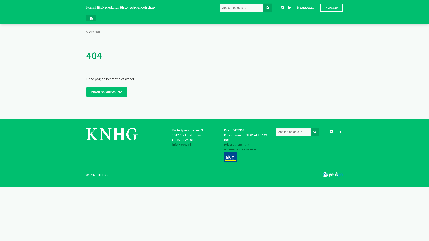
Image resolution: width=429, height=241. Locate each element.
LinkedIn (289, 7)
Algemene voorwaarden (241, 149)
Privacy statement (236, 145)
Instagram (282, 7)
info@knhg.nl (181, 145)
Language (307, 7)
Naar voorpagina (106, 92)
